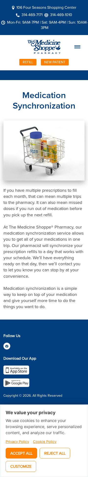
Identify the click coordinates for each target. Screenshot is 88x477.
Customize (21, 466)
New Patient (54, 62)
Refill (28, 62)
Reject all (55, 453)
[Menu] (77, 46)
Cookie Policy (44, 442)
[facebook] (6, 346)
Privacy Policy (17, 442)
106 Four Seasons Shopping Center (46, 7)
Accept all (21, 453)
